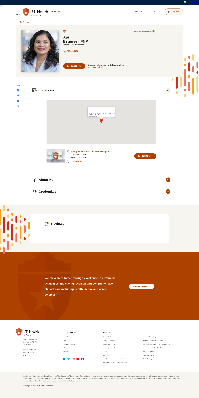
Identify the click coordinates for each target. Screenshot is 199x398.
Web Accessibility (149, 355)
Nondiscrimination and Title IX (113, 359)
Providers (138, 12)
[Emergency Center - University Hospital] (56, 156)
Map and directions (30, 349)
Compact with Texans (110, 340)
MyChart (106, 355)
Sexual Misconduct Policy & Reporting (156, 344)
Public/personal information (153, 340)
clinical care (52, 289)
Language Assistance (110, 348)
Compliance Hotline (110, 344)
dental (88, 289)
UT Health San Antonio (142, 286)
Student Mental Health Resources (155, 348)
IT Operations (28, 356)
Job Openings (68, 348)
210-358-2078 (72, 51)
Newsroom (66, 351)
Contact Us (67, 340)
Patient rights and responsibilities (115, 362)
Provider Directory (149, 337)
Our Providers (25, 22)
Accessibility (107, 337)
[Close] (112, 109)
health (79, 289)
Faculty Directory (69, 344)
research (80, 283)
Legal (105, 351)
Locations (154, 12)
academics (52, 283)
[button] (101, 121)
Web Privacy (147, 359)
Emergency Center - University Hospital (89, 151)
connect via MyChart (95, 67)
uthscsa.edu (114, 376)
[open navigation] (18, 12)
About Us (66, 337)
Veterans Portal (148, 351)
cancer (103, 289)
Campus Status (28, 352)
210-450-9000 (28, 345)
